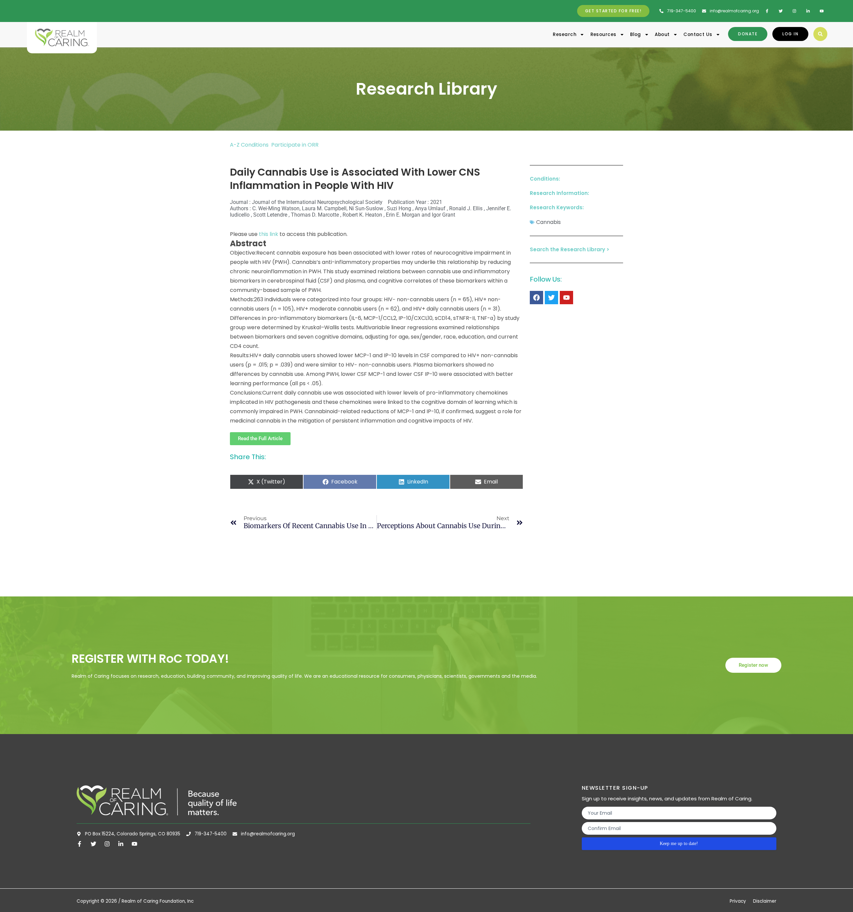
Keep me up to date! (679, 843)
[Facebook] (536, 297)
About (662, 34)
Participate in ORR (295, 145)
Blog (635, 34)
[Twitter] (551, 297)
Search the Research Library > (569, 249)
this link (268, 234)
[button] (820, 34)
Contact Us (697, 34)
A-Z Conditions (250, 145)
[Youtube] (566, 297)
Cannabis (548, 222)
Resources (603, 34)
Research (564, 34)
